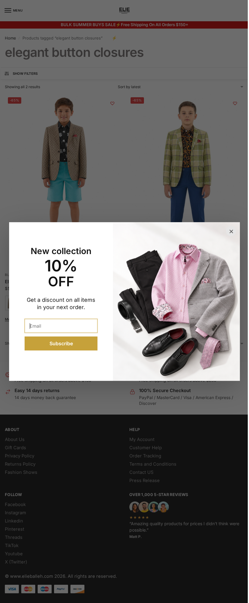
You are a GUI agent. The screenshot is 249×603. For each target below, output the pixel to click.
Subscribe (58, 343)
